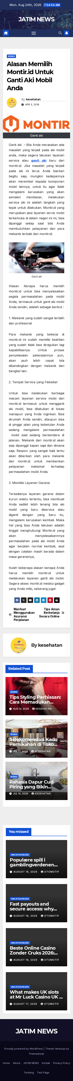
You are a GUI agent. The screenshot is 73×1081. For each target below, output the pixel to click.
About (16, 1063)
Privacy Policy (61, 1063)
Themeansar (36, 1053)
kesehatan (33, 99)
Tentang (29, 1072)
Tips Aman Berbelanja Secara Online (49, 613)
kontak (46, 1063)
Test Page (43, 1072)
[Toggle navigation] (33, 33)
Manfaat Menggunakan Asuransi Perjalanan (24, 615)
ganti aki (38, 160)
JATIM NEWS (36, 19)
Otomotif (51, 871)
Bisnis (11, 56)
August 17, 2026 (25, 1003)
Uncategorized (20, 855)
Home (6, 1063)
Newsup (60, 1048)
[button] (60, 33)
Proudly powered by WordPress (24, 1048)
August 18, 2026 (25, 871)
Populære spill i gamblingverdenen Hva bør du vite (32, 864)
